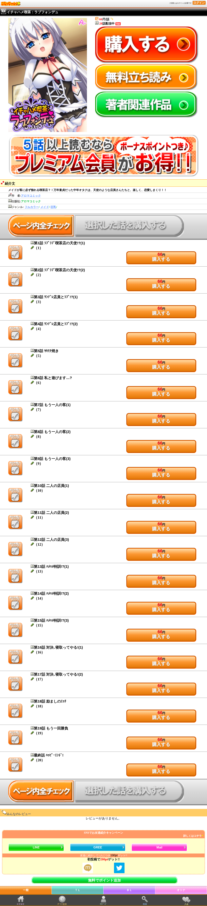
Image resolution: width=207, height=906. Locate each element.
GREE (97, 847)
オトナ (181, 890)
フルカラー (32, 207)
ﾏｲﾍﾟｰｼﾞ (103, 904)
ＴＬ (77, 890)
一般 (26, 890)
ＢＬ (129, 890)
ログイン (199, 2)
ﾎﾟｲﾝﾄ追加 (62, 904)
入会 (186, 904)
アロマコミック (31, 195)
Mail (159, 847)
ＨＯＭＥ (21, 904)
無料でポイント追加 (104, 880)
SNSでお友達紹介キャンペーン (143, 834)
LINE (36, 847)
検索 (145, 904)
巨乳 (53, 207)
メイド (44, 207)
